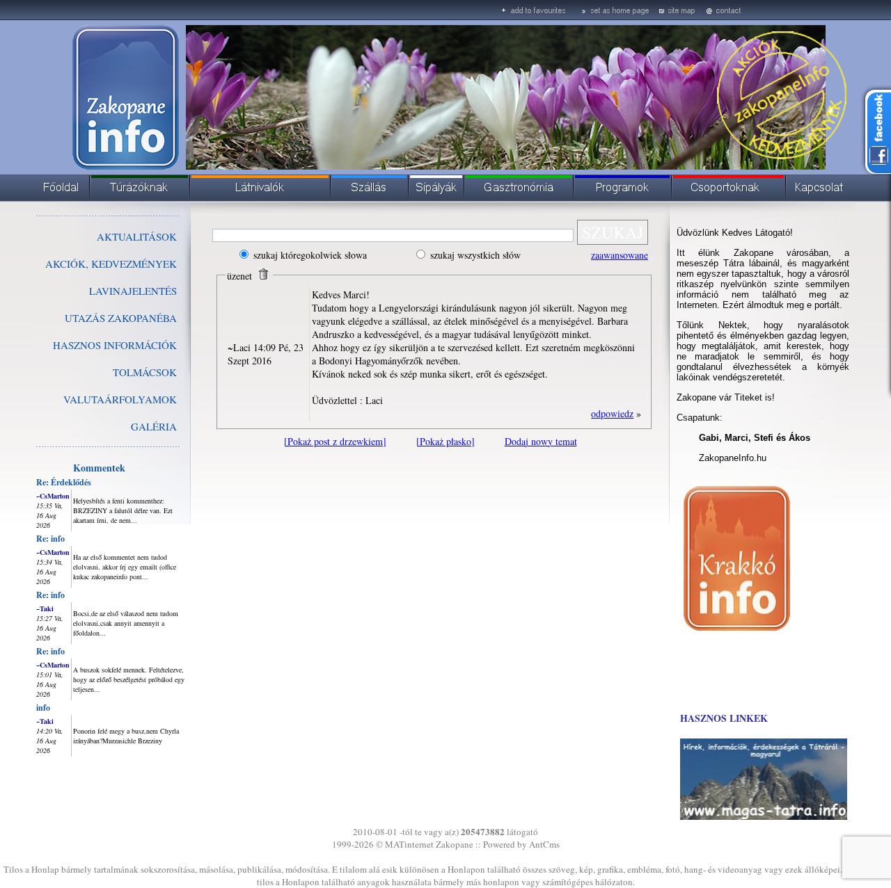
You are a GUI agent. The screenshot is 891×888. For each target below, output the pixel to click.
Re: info (50, 538)
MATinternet (409, 844)
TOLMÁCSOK (145, 372)
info (43, 707)
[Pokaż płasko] (445, 441)
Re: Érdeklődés (63, 482)
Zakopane (454, 844)
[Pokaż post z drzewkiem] (335, 441)
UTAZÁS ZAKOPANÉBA (121, 318)
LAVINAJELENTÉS (133, 291)
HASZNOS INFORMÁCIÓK (115, 345)
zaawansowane (619, 254)
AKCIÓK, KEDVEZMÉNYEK (111, 264)
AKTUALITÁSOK (137, 236)
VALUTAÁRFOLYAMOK (120, 399)
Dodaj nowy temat (541, 441)
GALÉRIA (154, 426)
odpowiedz (612, 413)
